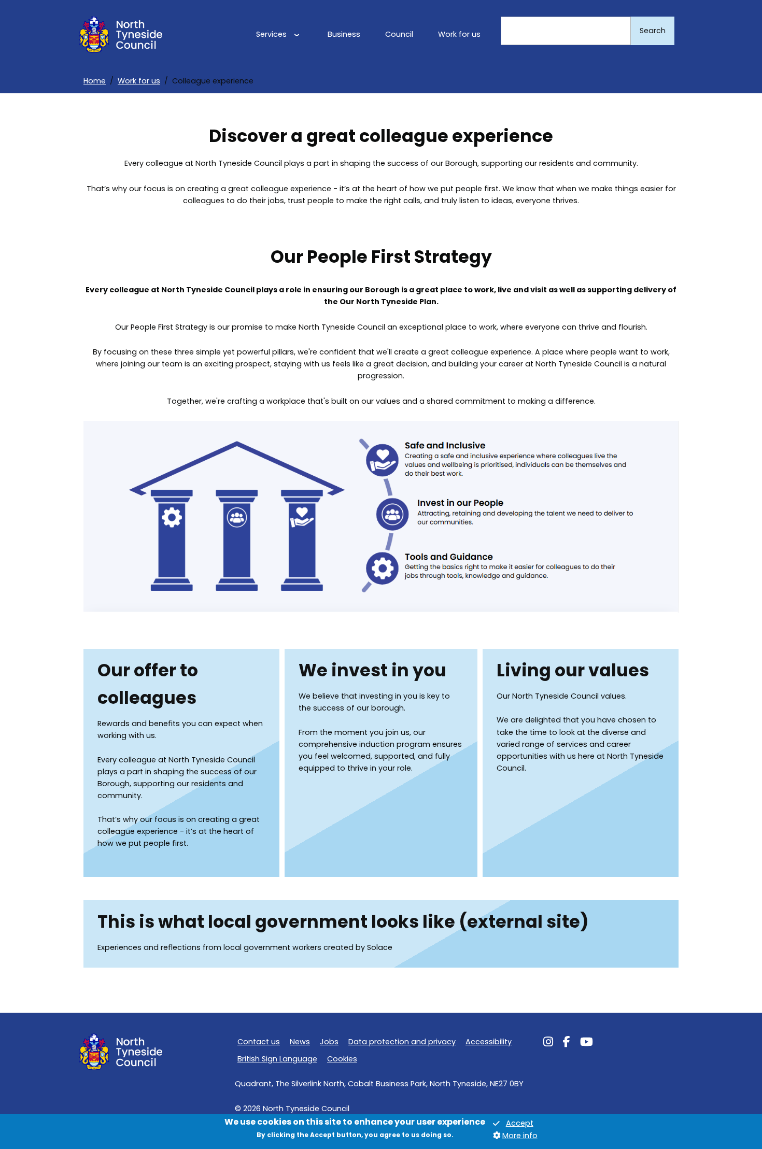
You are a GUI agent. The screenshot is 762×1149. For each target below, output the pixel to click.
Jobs (329, 1042)
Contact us (258, 1042)
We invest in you (372, 670)
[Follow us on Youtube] (586, 1043)
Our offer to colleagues (147, 684)
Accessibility (488, 1042)
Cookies (342, 1059)
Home (94, 81)
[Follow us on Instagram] (548, 1043)
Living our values (573, 670)
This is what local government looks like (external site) (343, 922)
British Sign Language (277, 1059)
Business (344, 34)
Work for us (459, 34)
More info (520, 1135)
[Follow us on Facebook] (566, 1043)
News (300, 1042)
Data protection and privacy (402, 1042)
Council (399, 34)
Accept (519, 1123)
